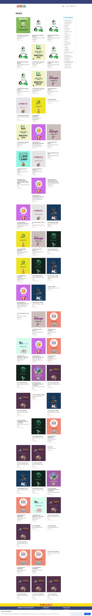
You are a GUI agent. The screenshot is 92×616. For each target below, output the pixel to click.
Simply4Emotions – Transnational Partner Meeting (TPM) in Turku (53, 181)
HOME (63, 6)
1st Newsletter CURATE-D (23, 115)
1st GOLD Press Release (38, 594)
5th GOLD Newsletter (22, 410)
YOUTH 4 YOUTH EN (67, 65)
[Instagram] (43, 605)
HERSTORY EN (66, 44)
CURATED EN (66, 30)
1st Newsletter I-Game (22, 488)
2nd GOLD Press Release (53, 551)
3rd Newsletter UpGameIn (38, 62)
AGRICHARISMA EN (68, 20)
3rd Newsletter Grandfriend (35, 116)
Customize (74, 613)
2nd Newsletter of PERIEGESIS (21, 516)
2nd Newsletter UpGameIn (38, 88)
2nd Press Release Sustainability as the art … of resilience (23, 421)
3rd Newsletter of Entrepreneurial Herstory (38, 196)
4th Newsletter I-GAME (53, 275)
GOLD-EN (66, 41)
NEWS (67, 6)
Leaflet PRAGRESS (52, 526)
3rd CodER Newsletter (37, 436)
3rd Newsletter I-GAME (37, 302)
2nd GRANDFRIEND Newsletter (21, 250)
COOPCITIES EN (67, 28)
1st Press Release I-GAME (38, 394)
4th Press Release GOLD (22, 463)
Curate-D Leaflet (51, 286)
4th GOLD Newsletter (37, 463)
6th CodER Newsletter (53, 249)
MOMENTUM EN (67, 55)
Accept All (87, 613)
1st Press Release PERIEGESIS (36, 568)
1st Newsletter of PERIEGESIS (21, 568)
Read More (18, 39)
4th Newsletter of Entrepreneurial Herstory (38, 143)
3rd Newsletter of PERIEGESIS (52, 437)
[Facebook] (41, 605)
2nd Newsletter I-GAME (53, 410)
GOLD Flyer (50, 447)
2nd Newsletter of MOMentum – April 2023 (22, 356)
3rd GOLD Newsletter (22, 542)
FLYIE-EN (66, 39)
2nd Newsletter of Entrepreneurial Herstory (23, 303)
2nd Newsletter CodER (37, 488)
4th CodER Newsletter (22, 382)
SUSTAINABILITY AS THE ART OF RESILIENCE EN (69, 62)
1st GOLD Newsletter (52, 594)
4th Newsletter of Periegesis (52, 356)
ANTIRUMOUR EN (67, 23)
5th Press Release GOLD (53, 382)
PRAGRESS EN (66, 60)
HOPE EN (65, 46)
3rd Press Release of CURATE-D (37, 169)
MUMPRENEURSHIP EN (68, 56)
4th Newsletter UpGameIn (23, 35)
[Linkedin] (48, 605)
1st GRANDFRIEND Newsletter (21, 276)
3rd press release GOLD (53, 515)
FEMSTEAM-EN (67, 38)
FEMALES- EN (66, 36)
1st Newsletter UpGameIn (23, 142)
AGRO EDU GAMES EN (68, 22)
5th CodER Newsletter (37, 275)
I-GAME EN (66, 47)
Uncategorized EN (67, 67)
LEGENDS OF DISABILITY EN (68, 53)
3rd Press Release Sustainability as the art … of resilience (38, 384)
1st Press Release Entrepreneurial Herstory (23, 223)
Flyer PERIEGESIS (36, 526)
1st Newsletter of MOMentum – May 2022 (37, 516)
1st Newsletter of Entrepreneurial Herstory (38, 356)
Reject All (80, 613)
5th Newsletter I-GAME (53, 222)
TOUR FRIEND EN (67, 64)
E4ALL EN (66, 33)
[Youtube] (46, 605)
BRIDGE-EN (66, 25)
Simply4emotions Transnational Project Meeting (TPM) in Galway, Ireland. (23, 181)
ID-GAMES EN (66, 49)
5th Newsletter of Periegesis (52, 330)
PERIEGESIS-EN (67, 58)
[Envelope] (51, 605)
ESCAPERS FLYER (52, 99)
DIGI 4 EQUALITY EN (68, 31)
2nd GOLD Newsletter (22, 594)
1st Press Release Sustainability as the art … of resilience (54, 490)
